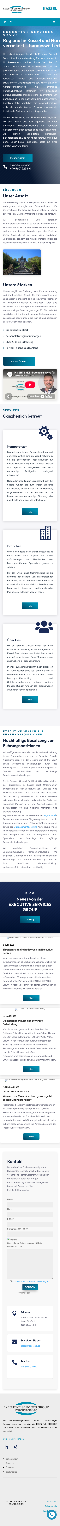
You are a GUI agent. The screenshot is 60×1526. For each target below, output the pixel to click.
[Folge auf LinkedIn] (5, 22)
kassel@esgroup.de (30, 1345)
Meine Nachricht (14, 1246)
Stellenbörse (11, 1471)
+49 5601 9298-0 (29, 1366)
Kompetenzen (12, 1458)
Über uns (10, 1467)
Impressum (52, 1501)
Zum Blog (30, 919)
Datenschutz (51, 1506)
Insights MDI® (49, 815)
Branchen (10, 1463)
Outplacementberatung (25, 826)
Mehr (30, 512)
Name (10, 1199)
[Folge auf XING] (11, 22)
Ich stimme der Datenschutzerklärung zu (30, 1281)
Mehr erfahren (17, 157)
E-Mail (10, 1219)
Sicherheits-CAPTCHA (17, 1229)
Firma (9, 1209)
